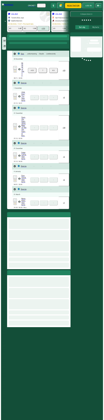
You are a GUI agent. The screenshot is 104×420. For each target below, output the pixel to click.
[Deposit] (53, 5)
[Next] (15, 272)
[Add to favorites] (48, 14)
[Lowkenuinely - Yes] (53, 70)
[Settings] (98, 34)
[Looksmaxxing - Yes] (32, 70)
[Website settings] (99, 5)
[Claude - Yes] (43, 70)
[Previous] (9, 272)
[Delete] (68, 272)
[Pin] (15, 68)
